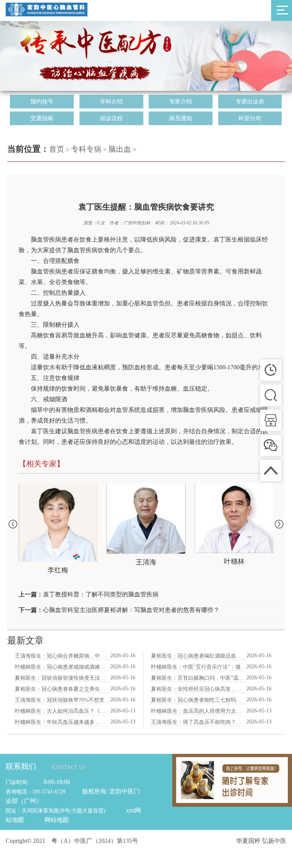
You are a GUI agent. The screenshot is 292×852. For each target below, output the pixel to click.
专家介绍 (180, 102)
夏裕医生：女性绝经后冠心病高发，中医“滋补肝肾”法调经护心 (199, 689)
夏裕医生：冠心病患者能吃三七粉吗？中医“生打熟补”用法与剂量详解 (199, 700)
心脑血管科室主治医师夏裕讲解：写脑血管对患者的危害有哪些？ (131, 610)
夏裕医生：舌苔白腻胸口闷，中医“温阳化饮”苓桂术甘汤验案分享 (199, 678)
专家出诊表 (250, 102)
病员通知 (180, 118)
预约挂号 (41, 102)
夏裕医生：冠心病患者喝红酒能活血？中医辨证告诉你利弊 (199, 656)
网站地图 (56, 820)
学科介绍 (111, 102)
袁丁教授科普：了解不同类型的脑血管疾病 (101, 594)
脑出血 (119, 149)
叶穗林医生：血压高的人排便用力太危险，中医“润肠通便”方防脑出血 (199, 711)
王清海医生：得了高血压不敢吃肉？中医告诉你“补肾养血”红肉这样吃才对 (199, 722)
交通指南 (41, 118)
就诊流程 (111, 118)
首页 (56, 149)
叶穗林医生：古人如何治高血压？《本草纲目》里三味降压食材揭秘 (62, 711)
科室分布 (249, 118)
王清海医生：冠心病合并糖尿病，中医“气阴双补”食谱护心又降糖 (62, 656)
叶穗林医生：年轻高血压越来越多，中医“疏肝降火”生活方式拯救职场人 (62, 722)
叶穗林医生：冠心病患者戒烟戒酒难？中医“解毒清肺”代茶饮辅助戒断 (62, 667)
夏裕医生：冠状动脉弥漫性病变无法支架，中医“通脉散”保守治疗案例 (62, 678)
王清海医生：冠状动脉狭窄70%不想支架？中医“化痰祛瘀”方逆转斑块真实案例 (62, 700)
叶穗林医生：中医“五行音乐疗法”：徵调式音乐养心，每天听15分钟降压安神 (199, 667)
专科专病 (86, 149)
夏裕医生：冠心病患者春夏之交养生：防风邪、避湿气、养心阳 (62, 689)
